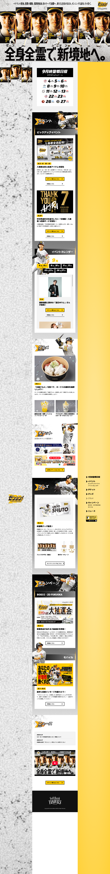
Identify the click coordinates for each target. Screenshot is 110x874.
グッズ (91, 494)
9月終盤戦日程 (94, 477)
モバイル (90, 507)
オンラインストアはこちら (54, 563)
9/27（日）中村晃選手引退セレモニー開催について (49, 737)
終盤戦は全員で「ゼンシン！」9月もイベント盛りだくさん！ (51, 742)
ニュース (91, 511)
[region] (55, 301)
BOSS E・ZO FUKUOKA (94, 505)
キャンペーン (93, 503)
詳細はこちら (50, 184)
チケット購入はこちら (53, 179)
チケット (91, 490)
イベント (91, 481)
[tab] (42, 266)
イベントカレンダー (93, 485)
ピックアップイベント (94, 483)
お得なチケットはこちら (53, 470)
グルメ (91, 498)
